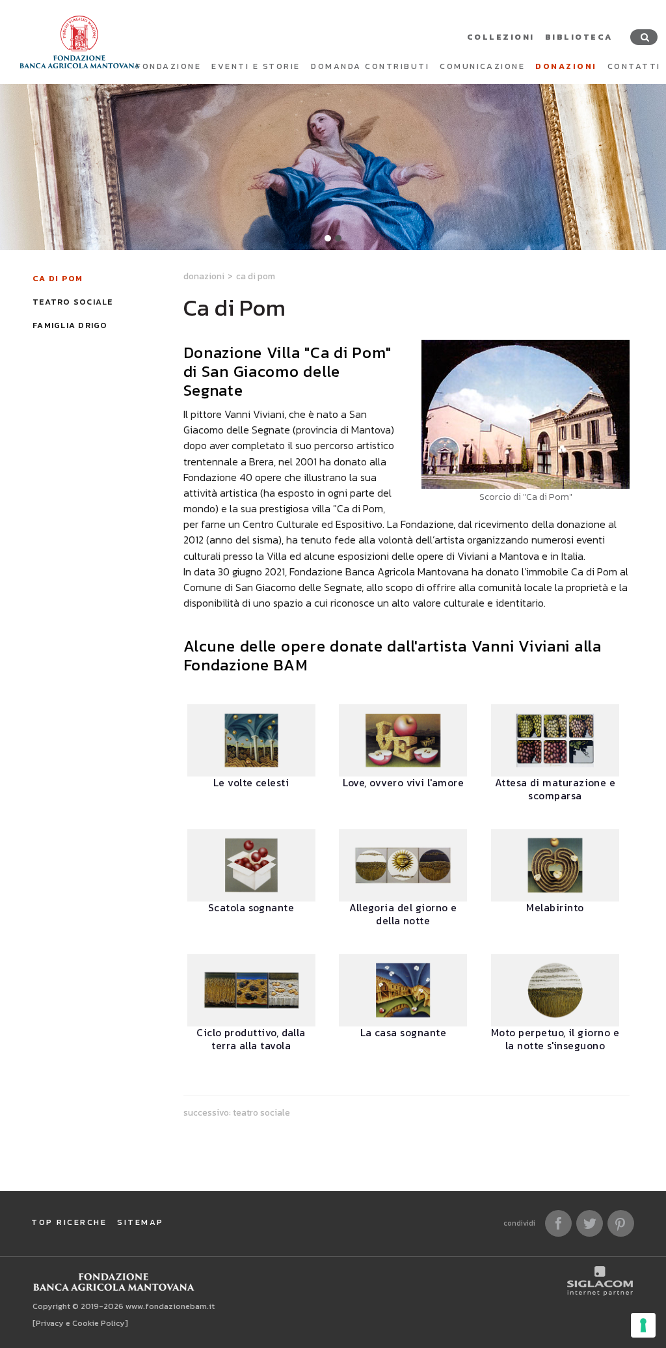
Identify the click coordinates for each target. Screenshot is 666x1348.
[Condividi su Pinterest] (620, 1223)
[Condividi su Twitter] (589, 1223)
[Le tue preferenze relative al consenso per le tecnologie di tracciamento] (643, 1325)
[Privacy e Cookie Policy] (80, 1323)
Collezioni (501, 37)
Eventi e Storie (255, 66)
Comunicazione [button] (482, 66)
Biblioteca (579, 37)
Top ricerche (69, 1222)
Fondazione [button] (168, 66)
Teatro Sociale (73, 302)
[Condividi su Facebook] (558, 1223)
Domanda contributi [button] (370, 66)
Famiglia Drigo (70, 325)
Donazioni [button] (566, 66)
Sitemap (140, 1222)
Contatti (634, 66)
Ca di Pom (58, 278)
